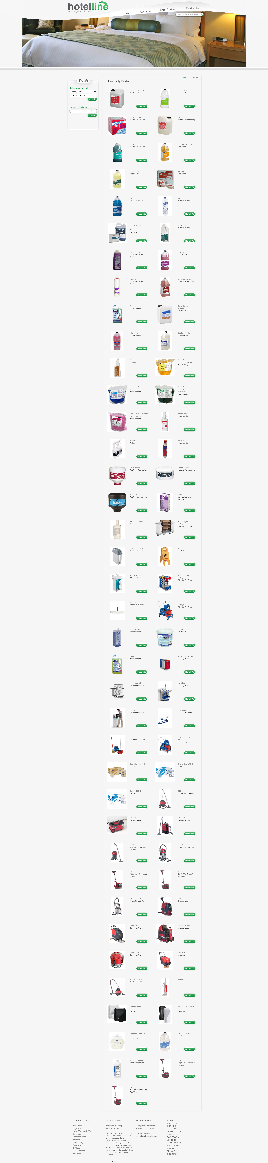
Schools (77, 1153)
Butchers (77, 1125)
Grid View (194, 78)
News (170, 1134)
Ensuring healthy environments (113, 1127)
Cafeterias (78, 1128)
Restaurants (79, 1150)
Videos (171, 1148)
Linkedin (172, 1140)
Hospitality (78, 1142)
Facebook (173, 1137)
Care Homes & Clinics (83, 1131)
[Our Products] (168, 9)
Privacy (171, 1151)
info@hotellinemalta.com (146, 1136)
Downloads (174, 1142)
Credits (172, 1154)
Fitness (76, 1139)
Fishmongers (79, 1136)
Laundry (77, 1145)
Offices (76, 1148)
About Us (173, 1123)
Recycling (173, 1145)
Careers (172, 1128)
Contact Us (174, 1131)
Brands (171, 1126)
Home (170, 1120)
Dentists (77, 1134)
